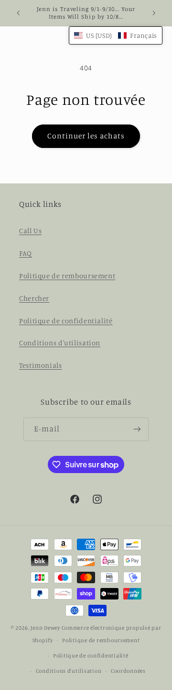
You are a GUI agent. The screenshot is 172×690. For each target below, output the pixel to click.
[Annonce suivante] (153, 12)
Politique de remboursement (67, 275)
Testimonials (40, 365)
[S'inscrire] (137, 429)
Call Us (30, 230)
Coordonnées (128, 670)
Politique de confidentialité (66, 321)
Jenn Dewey (45, 627)
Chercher (34, 298)
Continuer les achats (86, 135)
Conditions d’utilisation (69, 670)
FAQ (25, 253)
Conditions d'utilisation (59, 343)
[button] (115, 35)
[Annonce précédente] (18, 12)
